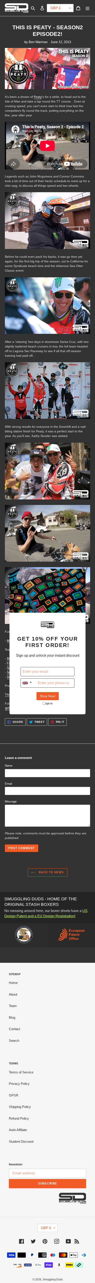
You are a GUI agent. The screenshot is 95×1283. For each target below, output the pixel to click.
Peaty (38, 97)
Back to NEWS (51, 872)
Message (11, 801)
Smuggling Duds (53, 1279)
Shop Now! (47, 696)
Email (8, 783)
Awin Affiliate (18, 1130)
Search (14, 1040)
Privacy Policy (19, 1084)
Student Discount (21, 1141)
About (13, 994)
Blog (12, 1017)
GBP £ (46, 1228)
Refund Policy (19, 1118)
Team (13, 1006)
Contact (14, 1029)
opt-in (49, 703)
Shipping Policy (20, 1107)
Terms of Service (21, 1072)
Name (8, 765)
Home (13, 983)
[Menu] (87, 8)
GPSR (13, 1095)
